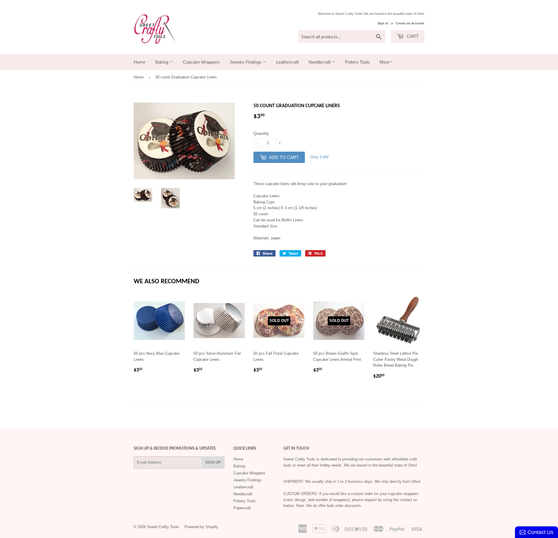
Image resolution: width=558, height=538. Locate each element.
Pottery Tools (357, 62)
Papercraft (242, 508)
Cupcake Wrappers (201, 62)
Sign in (383, 23)
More (384, 62)
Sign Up (213, 462)
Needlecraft (320, 62)
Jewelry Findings (246, 62)
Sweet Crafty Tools (163, 527)
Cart (412, 36)
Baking (162, 62)
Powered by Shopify (201, 527)
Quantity (261, 133)
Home (139, 62)
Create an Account (410, 23)
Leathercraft (287, 62)
